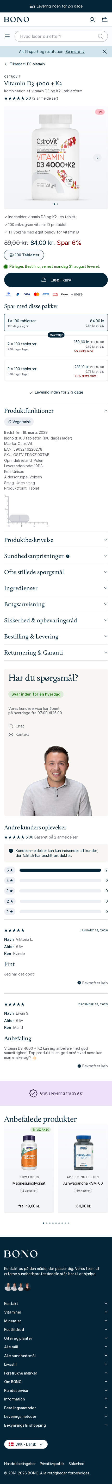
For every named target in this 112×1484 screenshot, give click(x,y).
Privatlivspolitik (52, 1463)
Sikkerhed (76, 1463)
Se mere (75, 51)
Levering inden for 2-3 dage (60, 6)
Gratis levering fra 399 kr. (62, 1093)
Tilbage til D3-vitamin (27, 64)
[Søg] (100, 36)
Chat (20, 726)
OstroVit (12, 76)
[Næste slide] (97, 158)
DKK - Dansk (23, 1443)
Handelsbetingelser (20, 1463)
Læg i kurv (61, 280)
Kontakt (18, 734)
